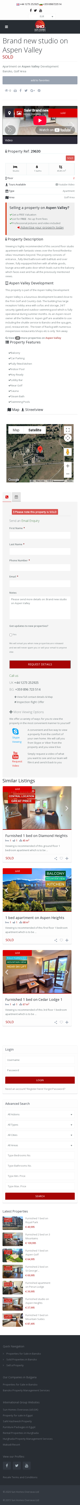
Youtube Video (66, 184)
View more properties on (34, 338)
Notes (13, 592)
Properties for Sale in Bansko (20, 1384)
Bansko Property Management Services (26, 1390)
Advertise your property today (42, 227)
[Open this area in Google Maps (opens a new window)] (13, 479)
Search (40, 1196)
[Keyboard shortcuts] (32, 481)
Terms (69, 481)
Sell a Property (15, 1365)
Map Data (40, 481)
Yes (14, 634)
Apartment (10, 66)
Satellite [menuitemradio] (34, 430)
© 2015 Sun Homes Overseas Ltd (21, 1500)
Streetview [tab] (33, 409)
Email (13, 576)
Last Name (16, 544)
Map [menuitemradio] (16, 430)
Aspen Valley (31, 66)
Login (40, 1080)
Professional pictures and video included (36, 223)
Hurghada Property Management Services (28, 1438)
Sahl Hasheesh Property (17, 1421)
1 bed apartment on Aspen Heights (34, 917)
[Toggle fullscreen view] (68, 430)
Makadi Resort (11, 1444)
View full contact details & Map (35, 697)
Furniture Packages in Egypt (19, 1427)
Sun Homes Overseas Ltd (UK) (20, 1409)
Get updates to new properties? (28, 626)
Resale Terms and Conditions (20, 1477)
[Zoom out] (68, 474)
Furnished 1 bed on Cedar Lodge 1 (33, 999)
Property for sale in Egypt (18, 1415)
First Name (17, 528)
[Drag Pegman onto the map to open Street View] (68, 452)
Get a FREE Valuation (24, 214)
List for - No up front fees (30, 219)
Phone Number (19, 560)
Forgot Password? (54, 1089)
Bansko (7, 71)
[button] (40, 450)
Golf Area (20, 71)
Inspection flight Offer (30, 702)
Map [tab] (15, 409)
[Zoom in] (68, 466)
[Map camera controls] (68, 438)
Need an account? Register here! (24, 1089)
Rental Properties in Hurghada (21, 1433)
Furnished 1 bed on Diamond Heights (36, 835)
